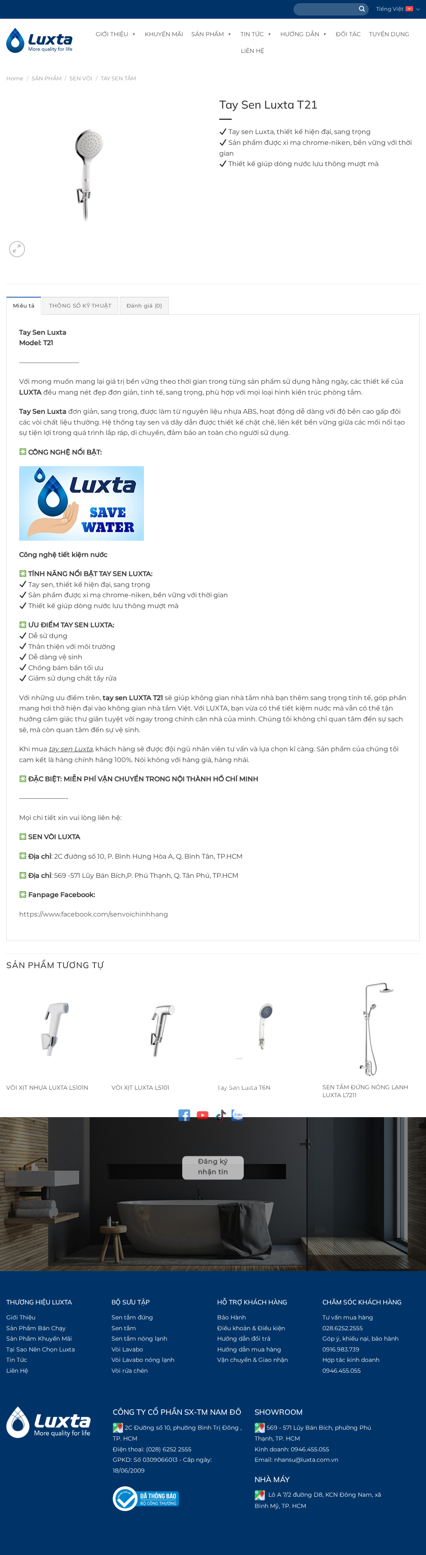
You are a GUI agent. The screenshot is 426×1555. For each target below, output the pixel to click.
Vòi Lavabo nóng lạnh (142, 1359)
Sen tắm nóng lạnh (139, 1338)
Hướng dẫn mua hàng (249, 1349)
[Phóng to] (17, 249)
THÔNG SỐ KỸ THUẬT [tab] (80, 306)
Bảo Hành (231, 1317)
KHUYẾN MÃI (164, 34)
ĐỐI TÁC (348, 34)
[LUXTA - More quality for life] (39, 40)
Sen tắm (123, 1328)
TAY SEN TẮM (118, 78)
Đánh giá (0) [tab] (144, 306)
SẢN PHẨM (207, 34)
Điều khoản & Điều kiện (251, 1328)
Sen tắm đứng (132, 1317)
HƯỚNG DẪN (299, 34)
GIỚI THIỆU (112, 34)
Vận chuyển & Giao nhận (252, 1359)
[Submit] (362, 9)
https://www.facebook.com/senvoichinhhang (93, 914)
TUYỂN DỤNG (389, 34)
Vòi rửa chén (129, 1370)
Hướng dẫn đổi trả (243, 1338)
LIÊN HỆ (252, 51)
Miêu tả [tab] (24, 306)
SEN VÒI (80, 78)
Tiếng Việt (390, 9)
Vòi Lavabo (127, 1349)
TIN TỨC (252, 34)
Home (14, 78)
